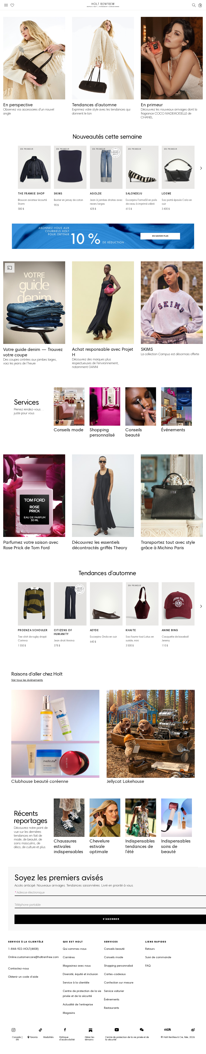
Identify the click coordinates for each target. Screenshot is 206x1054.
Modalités (48, 1037)
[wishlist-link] (12, 5)
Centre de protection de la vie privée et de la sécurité (82, 994)
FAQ (148, 966)
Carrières (69, 957)
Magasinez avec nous (77, 966)
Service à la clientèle (76, 982)
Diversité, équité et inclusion (80, 974)
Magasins (69, 1013)
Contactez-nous (18, 968)
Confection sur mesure (118, 982)
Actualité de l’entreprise (78, 1004)
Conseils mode (113, 957)
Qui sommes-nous (75, 949)
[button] (201, 169)
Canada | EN (17, 1038)
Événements (111, 999)
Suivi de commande (158, 957)
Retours (150, 949)
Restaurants (111, 1008)
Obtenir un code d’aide (23, 977)
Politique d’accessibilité (67, 1038)
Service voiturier (114, 991)
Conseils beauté (114, 949)
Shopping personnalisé (118, 966)
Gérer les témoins (89, 1038)
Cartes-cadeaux (115, 974)
